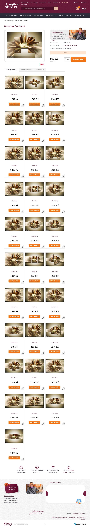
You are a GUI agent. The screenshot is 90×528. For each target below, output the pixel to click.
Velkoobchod (43, 2)
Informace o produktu (26, 69)
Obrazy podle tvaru (51, 15)
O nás (49, 2)
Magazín (55, 2)
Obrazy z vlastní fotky (65, 15)
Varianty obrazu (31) (11, 69)
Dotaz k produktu (40, 69)
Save (42, 64)
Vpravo (84, 493)
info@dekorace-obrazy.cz (79, 513)
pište (53, 40)
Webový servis (80, 524)
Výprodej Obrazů (38, 15)
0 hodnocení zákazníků (55, 482)
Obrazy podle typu (25, 15)
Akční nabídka (25, 2)
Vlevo (47, 493)
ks (69, 59)
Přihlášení (76, 2)
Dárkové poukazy (79, 15)
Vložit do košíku (78, 59)
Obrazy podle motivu (11, 15)
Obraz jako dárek (9, 496)
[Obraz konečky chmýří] (25, 45)
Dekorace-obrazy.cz (9, 20)
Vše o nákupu (34, 2)
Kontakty (24, 4)
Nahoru (45, 524)
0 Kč (82, 8)
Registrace (83, 2)
